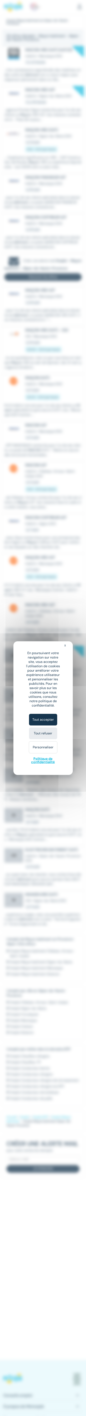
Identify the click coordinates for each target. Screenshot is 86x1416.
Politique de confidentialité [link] (43, 760)
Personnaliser (43, 747)
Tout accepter (43, 719)
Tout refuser (43, 733)
